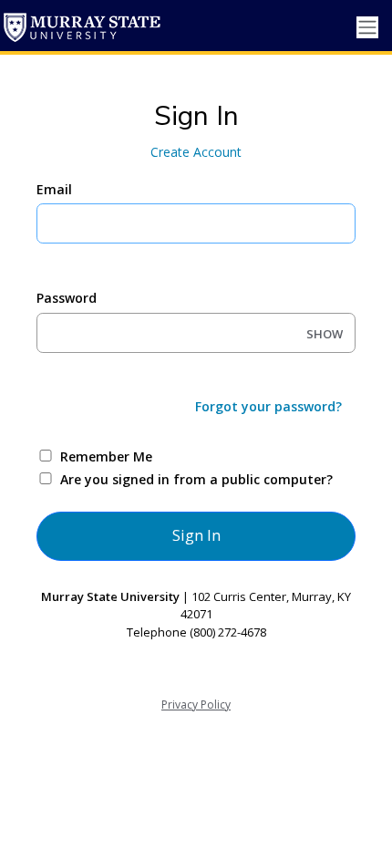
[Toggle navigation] (367, 28)
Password (66, 297)
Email (54, 189)
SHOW (324, 334)
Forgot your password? (268, 406)
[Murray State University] (82, 27)
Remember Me (106, 456)
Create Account (196, 152)
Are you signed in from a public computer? (196, 479)
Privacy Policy (196, 704)
